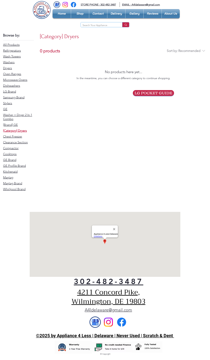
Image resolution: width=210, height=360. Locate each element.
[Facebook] (73, 4)
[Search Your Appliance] (125, 24)
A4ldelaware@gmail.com (108, 309)
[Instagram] (65, 4)
